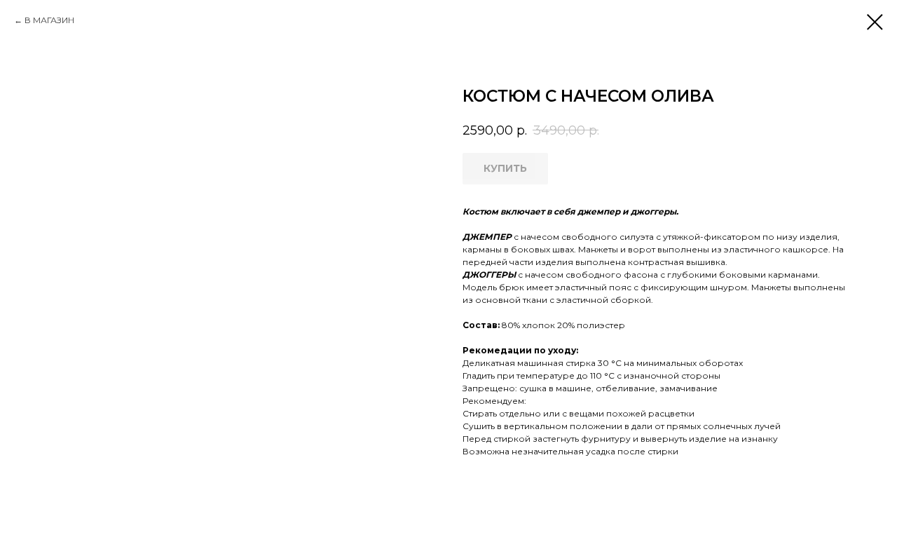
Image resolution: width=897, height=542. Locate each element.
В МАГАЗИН (49, 20)
